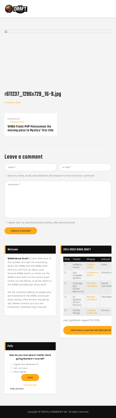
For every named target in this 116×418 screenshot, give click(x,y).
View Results (30, 384)
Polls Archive (17, 388)
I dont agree (19, 371)
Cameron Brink (92, 274)
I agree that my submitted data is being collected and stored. (41, 222)
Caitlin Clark (91, 266)
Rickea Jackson (92, 298)
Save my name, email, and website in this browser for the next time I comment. (51, 175)
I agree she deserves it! (25, 364)
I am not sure (20, 368)
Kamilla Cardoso (92, 285)
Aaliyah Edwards (92, 312)
